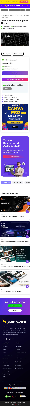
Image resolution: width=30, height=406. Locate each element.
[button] (23, 5)
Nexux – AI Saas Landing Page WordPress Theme (14, 241)
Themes (7, 15)
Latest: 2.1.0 (7, 88)
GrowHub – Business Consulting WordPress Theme (15, 266)
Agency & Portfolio (14, 15)
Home (2, 15)
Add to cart (15, 73)
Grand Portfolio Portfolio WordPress (11, 291)
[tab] (6, 182)
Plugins (23, 10)
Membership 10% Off (14, 10)
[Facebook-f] (4, 339)
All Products (4, 10)
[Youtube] (13, 339)
